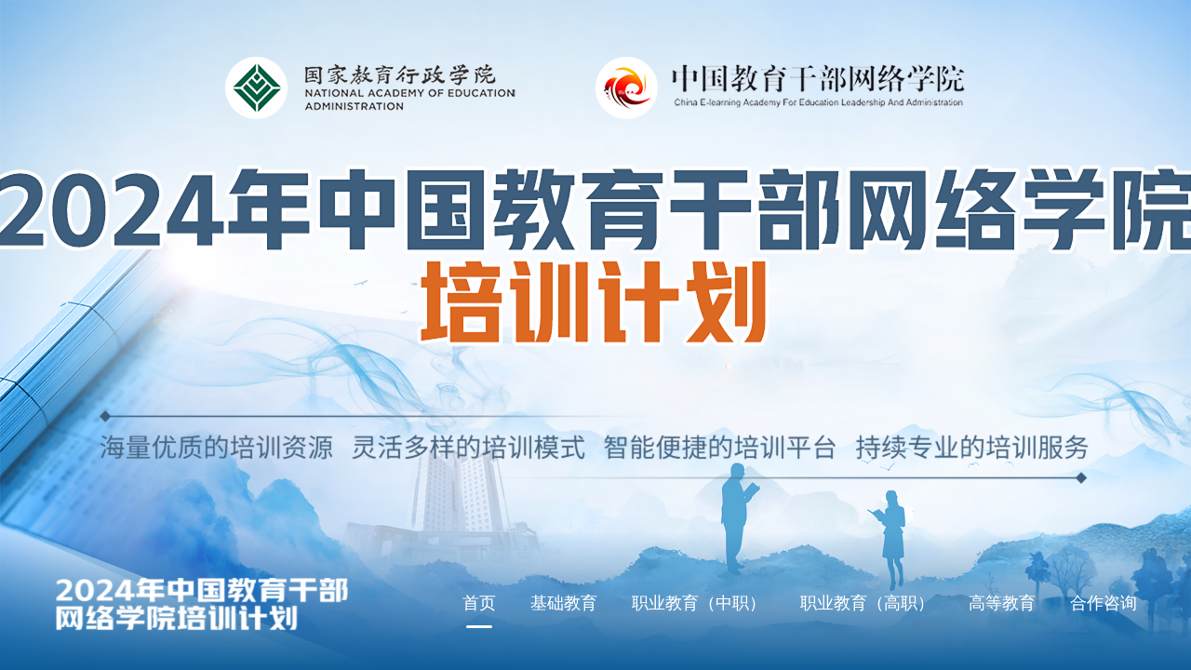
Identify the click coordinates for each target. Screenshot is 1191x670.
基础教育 (563, 602)
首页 (479, 602)
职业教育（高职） (867, 602)
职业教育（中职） (699, 602)
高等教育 (1002, 602)
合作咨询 (1103, 602)
